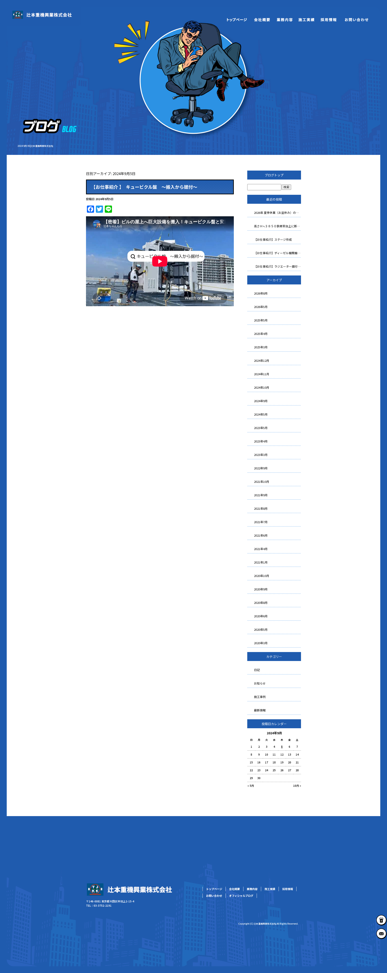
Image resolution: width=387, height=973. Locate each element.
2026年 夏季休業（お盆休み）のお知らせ (277, 212)
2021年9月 (261, 495)
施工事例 (260, 697)
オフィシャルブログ (241, 895)
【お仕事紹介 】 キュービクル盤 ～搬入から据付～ (144, 187)
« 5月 (250, 785)
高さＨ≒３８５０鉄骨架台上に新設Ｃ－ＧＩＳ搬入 (277, 226)
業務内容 (284, 19)
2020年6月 (261, 616)
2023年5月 (261, 428)
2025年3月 (261, 347)
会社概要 (261, 19)
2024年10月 (261, 387)
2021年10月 (261, 481)
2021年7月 (261, 522)
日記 (257, 670)
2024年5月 (261, 414)
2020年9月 (261, 589)
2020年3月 (261, 643)
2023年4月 (261, 441)
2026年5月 (261, 307)
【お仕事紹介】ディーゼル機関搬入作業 (277, 253)
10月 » (297, 785)
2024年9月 (261, 401)
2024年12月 (261, 360)
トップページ (237, 19)
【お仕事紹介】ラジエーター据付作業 (277, 266)
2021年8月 (261, 508)
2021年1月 (261, 562)
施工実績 (306, 19)
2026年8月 (261, 293)
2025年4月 (261, 334)
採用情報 (329, 19)
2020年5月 (261, 629)
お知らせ (260, 683)
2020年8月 (261, 602)
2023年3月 (261, 455)
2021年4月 (261, 549)
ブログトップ (274, 175)
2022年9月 (261, 468)
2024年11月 (261, 374)
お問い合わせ (357, 19)
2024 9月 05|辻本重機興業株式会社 (35, 145)
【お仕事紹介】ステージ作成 (273, 239)
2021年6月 (261, 535)
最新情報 (260, 710)
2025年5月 (261, 320)
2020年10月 (261, 576)
